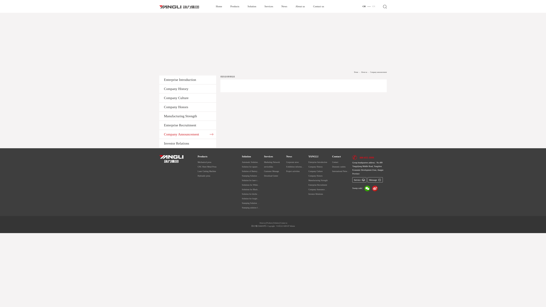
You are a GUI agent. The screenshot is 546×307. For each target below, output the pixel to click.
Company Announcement (181, 134)
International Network (340, 171)
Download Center (271, 176)
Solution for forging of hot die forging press (251, 199)
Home (219, 6)
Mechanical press (204, 162)
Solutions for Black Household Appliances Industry (251, 189)
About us (300, 6)
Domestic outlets (339, 167)
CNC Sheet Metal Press (207, 167)
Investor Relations (176, 143)
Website (292, 226)
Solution (252, 6)
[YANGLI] (179, 7)
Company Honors (176, 107)
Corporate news (292, 162)
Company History (176, 89)
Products (234, 6)
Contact (335, 162)
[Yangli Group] (171, 159)
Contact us (318, 6)
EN (373, 6)
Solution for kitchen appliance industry (251, 194)
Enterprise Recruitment (180, 125)
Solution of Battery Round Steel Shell (251, 171)
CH (364, 6)
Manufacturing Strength (180, 116)
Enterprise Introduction (180, 80)
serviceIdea (268, 167)
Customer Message (271, 171)
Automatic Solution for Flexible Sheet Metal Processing (251, 162)
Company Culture (176, 98)
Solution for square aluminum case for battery (251, 167)
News (284, 6)
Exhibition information (295, 167)
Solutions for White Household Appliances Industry (251, 185)
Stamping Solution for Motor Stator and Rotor (251, 176)
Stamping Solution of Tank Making (251, 203)
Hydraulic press (204, 176)
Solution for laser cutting (251, 180)
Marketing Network (272, 162)
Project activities (293, 171)
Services (268, 6)
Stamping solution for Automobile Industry (251, 208)
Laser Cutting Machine (207, 171)
